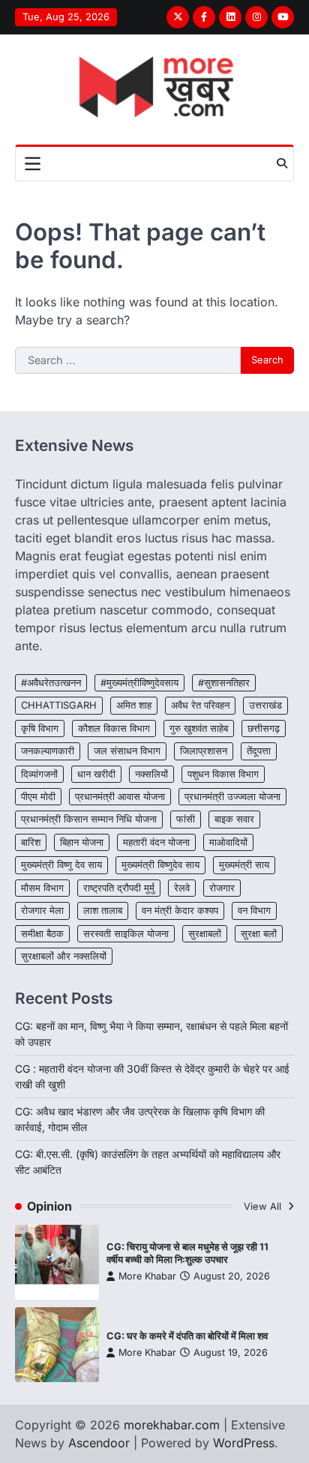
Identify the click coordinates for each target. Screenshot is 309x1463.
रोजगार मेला (42, 910)
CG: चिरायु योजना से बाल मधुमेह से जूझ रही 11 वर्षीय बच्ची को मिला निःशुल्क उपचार (187, 1253)
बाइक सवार (234, 819)
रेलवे (182, 888)
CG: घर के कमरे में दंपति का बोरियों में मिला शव (187, 1336)
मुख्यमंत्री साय (244, 864)
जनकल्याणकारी (47, 751)
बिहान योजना (82, 842)
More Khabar (147, 1276)
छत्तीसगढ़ (264, 728)
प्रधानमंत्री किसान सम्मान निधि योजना (89, 819)
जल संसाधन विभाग (127, 751)
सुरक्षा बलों (259, 933)
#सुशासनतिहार (224, 682)
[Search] (282, 163)
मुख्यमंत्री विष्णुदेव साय (161, 864)
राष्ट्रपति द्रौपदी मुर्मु (118, 888)
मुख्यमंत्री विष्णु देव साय (61, 864)
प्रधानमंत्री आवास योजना (120, 796)
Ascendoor (99, 1442)
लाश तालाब (102, 910)
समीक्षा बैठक (42, 933)
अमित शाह (134, 705)
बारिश (30, 842)
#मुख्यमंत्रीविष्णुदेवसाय (139, 682)
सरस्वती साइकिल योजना (126, 933)
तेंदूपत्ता (259, 751)
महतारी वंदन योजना (156, 842)
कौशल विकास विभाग (114, 728)
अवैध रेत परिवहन (200, 705)
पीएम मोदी (38, 796)
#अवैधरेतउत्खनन (51, 682)
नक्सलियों (151, 774)
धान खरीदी (96, 774)
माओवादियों (228, 842)
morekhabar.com (172, 1424)
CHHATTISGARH (59, 705)
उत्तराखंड (265, 705)
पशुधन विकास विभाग (223, 774)
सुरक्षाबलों (204, 933)
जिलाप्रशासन (203, 751)
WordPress (243, 1442)
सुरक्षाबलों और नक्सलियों (63, 956)
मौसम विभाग (42, 888)
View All (264, 1206)
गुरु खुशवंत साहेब (199, 728)
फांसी (185, 819)
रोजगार (222, 888)
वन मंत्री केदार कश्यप (180, 910)
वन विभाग (254, 910)
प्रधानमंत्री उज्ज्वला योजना (232, 796)
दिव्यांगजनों (39, 774)
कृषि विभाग (39, 728)
